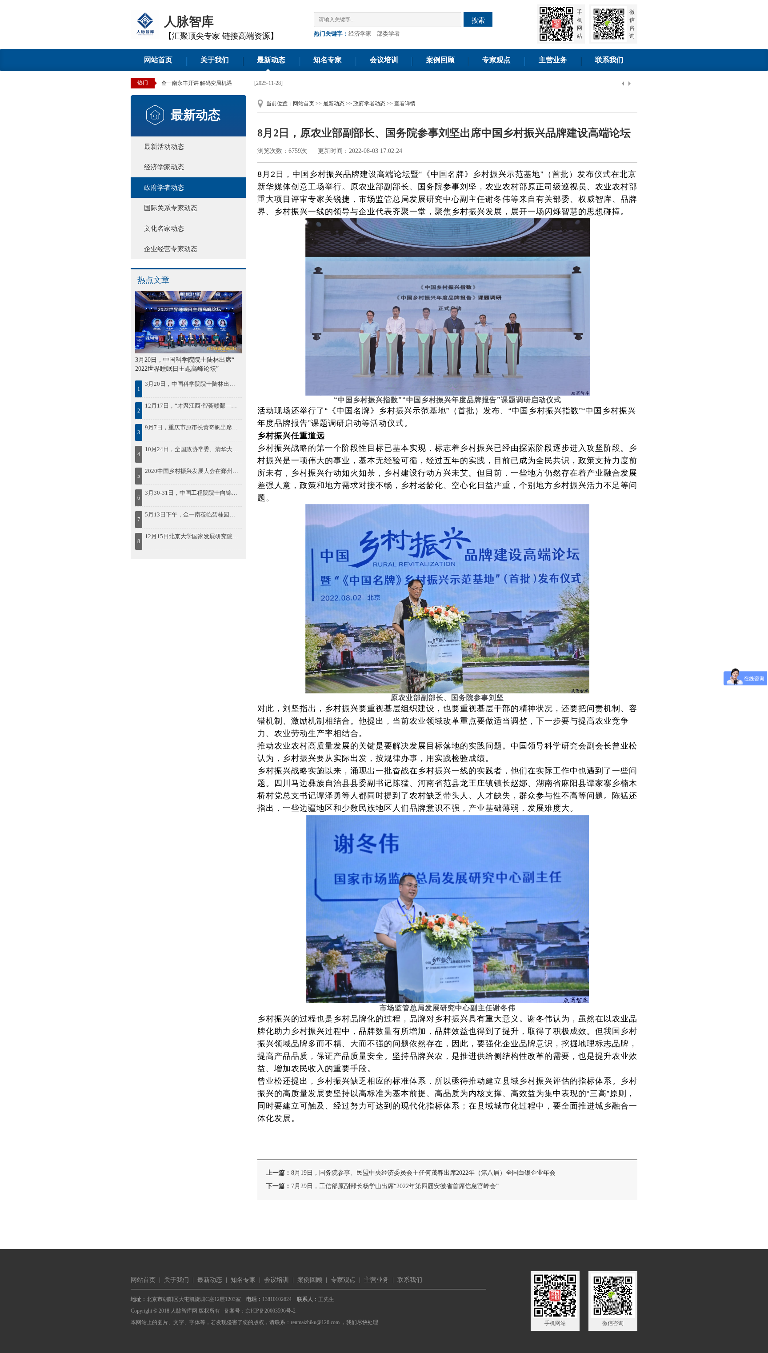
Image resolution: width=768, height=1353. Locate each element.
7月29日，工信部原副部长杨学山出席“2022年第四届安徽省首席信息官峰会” (395, 1186)
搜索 (478, 20)
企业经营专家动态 (170, 248)
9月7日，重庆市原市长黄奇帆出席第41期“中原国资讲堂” (192, 427)
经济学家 (360, 33)
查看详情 (405, 103)
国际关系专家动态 (170, 208)
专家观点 (496, 60)
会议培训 (384, 60)
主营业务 (553, 60)
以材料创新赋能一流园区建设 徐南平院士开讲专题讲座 (226, 83)
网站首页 (158, 60)
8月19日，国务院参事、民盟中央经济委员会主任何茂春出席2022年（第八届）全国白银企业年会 (423, 1172)
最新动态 (271, 60)
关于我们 (214, 60)
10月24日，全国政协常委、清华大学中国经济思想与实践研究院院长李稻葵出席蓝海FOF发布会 (192, 449)
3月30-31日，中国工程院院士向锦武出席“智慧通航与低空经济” (192, 492)
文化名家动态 (164, 228)
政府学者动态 (164, 187)
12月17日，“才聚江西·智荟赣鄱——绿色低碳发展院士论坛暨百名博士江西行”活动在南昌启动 (192, 405)
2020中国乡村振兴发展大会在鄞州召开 (192, 471)
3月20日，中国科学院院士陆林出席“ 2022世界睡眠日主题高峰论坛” (192, 383)
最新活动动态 (164, 146)
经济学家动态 (164, 167)
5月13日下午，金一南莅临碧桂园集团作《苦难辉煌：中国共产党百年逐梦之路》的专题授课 (192, 514)
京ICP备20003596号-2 (270, 1311)
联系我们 (609, 60)
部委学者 (388, 33)
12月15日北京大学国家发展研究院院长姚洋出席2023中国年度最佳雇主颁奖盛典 (192, 536)
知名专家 (327, 60)
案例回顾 (440, 60)
